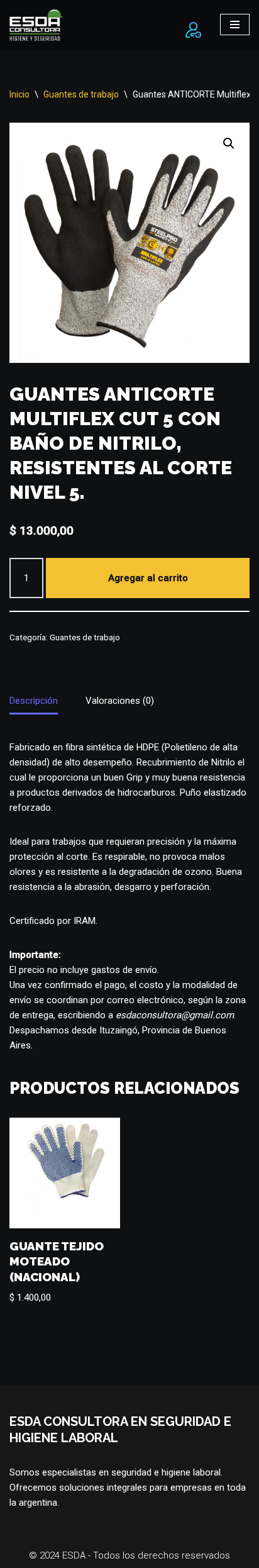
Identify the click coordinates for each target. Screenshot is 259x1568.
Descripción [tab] (33, 700)
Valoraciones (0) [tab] (119, 700)
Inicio (19, 94)
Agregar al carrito (148, 578)
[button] (229, 143)
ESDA (75, 1555)
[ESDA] (36, 25)
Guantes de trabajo (81, 94)
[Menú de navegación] (235, 24)
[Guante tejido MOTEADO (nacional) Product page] (64, 1173)
